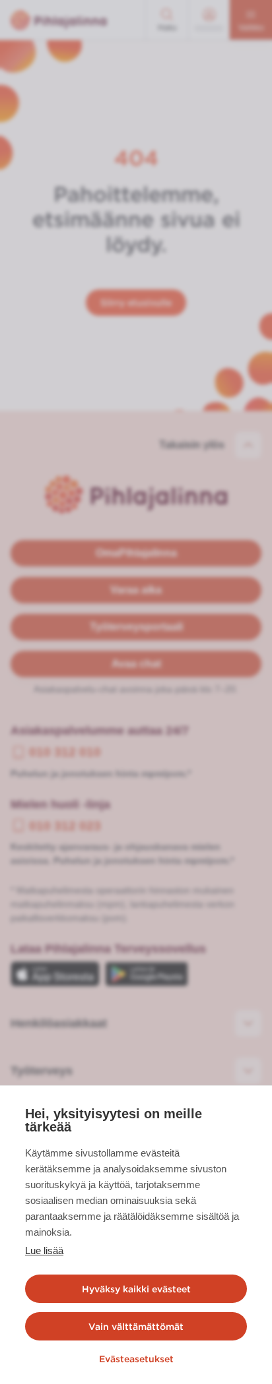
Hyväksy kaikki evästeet (136, 1289)
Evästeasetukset (136, 1359)
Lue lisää (44, 1250)
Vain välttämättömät (136, 1326)
